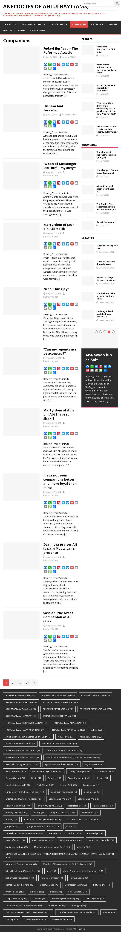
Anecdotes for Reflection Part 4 (22, 757)
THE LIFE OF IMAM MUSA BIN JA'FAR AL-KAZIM (28, 912)
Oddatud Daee (49, 884)
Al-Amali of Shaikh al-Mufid (20, 743)
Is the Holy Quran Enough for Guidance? (105, 88)
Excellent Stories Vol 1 (18, 785)
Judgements (13, 826)
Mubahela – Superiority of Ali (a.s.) (105, 49)
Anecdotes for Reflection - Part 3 (64, 750)
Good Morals (92, 791)
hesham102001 (69, 57)
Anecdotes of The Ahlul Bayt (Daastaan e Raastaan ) (73, 757)
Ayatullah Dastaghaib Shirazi (22, 764)
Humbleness (90, 812)
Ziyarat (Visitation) (35, 919)
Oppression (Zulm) (76, 884)
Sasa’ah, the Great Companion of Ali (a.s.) (58, 617)
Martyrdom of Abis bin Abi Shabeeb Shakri (58, 414)
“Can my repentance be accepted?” (59, 351)
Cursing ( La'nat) (15, 778)
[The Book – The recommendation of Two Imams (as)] (87, 210)
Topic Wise (8, 24)
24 (27, 682)
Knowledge (95, 833)
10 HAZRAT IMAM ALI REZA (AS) (59, 716)
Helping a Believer (16, 812)
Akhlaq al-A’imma (90, 736)
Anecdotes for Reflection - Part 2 (23, 750)
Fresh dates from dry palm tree (105, 263)
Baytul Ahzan (93, 764)
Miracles (7, 30)
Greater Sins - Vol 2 (60, 798)
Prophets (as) (57, 24)
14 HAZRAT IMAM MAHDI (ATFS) (68, 729)
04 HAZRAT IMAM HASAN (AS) (21, 702)
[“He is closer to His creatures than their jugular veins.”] (87, 132)
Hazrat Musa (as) (103, 805)
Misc (51, 871)
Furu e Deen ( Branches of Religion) (25, 791)
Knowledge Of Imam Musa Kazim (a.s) (107, 171)
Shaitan (112, 24)
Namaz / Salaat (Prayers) (19, 884)
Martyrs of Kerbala (17, 847)
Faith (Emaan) (45, 785)
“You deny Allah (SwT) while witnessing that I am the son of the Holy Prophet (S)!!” (106, 108)
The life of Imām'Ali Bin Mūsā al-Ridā (77, 912)
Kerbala (55, 833)
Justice (71, 826)
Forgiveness (91, 785)
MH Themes (79, 929)
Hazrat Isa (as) (77, 805)
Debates (21, 30)
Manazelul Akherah (70, 840)
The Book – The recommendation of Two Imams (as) (105, 207)
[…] (65, 95)
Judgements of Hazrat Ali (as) (43, 826)
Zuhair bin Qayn (56, 289)
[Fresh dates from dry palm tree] (87, 267)
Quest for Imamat (105, 222)
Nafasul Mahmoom (52, 877)
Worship (12, 919)
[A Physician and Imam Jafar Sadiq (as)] (87, 192)
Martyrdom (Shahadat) (101, 840)
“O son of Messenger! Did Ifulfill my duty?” (60, 166)
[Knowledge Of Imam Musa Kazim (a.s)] (87, 176)
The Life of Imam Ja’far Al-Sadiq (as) (67, 905)
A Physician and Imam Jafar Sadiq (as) (105, 189)
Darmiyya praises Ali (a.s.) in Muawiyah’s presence (60, 548)
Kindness (74, 833)
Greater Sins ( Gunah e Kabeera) (24, 798)
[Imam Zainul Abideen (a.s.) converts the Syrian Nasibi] (87, 70)
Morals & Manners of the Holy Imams (83, 871)
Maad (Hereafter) (42, 840)
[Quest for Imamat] (87, 228)
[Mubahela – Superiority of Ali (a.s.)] (87, 52)
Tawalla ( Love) (94, 898)
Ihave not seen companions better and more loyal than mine (60, 481)
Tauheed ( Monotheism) (65, 898)
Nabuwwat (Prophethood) (20, 877)
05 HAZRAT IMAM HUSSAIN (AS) (60, 702)
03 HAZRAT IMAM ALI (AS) (95, 695)
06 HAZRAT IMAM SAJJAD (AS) (21, 709)
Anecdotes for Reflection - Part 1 (59, 743)
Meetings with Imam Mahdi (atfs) (52, 847)
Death (36, 778)
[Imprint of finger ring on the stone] (87, 283)
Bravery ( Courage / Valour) (47, 771)
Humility (11, 819)
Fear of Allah (68, 785)
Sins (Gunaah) (77, 891)
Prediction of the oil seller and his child (105, 296)
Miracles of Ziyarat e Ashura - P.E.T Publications (67, 864)
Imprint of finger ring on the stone (105, 279)
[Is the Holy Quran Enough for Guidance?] (87, 91)
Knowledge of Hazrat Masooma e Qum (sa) (106, 155)
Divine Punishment (79, 778)
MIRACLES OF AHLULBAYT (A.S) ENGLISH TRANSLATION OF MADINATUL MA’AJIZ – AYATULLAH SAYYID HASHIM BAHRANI (60, 855)
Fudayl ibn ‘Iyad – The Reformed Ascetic (60, 50)
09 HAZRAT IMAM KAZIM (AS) (21, 716)
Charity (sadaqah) (79, 771)
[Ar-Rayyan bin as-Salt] (99, 338)
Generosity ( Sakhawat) (64, 791)
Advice (96, 729)
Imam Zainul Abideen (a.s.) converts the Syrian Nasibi (106, 68)
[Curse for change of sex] (87, 252)
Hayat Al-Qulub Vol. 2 (49, 805)
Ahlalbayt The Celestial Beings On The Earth (28, 736)
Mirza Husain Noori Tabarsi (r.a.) (23, 871)
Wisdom (109, 912)
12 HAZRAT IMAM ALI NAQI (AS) (70, 722)
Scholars (96, 24)
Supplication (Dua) (16, 898)
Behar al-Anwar (16, 771)
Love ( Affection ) (15, 840)
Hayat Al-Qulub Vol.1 (18, 805)
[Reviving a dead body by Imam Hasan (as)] (87, 317)
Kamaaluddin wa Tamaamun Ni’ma (24, 833)
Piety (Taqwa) (101, 884)
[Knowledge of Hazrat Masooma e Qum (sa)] (87, 158)
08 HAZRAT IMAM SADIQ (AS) (96, 709)
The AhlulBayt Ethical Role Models (24, 905)
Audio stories (37, 30)
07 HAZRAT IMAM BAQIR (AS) (58, 709)
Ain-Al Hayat (65, 736)
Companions (79, 24)
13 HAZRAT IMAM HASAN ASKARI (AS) (25, 729)
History (39, 812)
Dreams (102, 778)
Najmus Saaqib (79, 877)
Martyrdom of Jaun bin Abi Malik (59, 226)
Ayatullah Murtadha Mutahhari (61, 764)
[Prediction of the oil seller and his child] (87, 299)
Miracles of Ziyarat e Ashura (21, 864)
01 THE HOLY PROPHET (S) (20, 695)
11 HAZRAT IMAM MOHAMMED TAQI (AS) (26, 722)
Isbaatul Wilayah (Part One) (82, 819)
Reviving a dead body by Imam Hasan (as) (104, 314)
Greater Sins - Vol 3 (89, 798)
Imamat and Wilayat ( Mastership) (42, 819)
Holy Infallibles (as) (32, 24)
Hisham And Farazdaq (53, 108)
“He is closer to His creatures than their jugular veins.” (107, 129)
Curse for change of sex (107, 247)
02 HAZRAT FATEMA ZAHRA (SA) (58, 695)
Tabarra (39, 898)
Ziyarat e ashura (62, 919)
